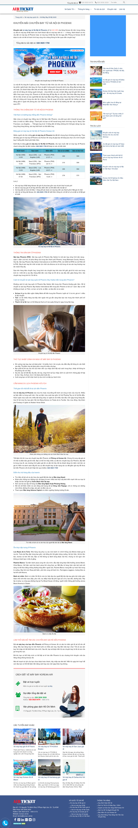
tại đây (50, 686)
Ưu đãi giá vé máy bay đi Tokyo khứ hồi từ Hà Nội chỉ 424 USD (113, 145)
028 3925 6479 (24, 811)
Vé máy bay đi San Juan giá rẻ (73, 747)
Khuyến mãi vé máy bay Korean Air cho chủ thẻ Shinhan (111, 134)
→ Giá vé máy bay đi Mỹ (77, 805)
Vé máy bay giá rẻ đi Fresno (24, 746)
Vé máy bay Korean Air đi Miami (23, 778)
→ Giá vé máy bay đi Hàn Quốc (79, 810)
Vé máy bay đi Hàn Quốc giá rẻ (80, 807)
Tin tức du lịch (99, 9)
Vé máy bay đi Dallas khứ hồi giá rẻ (74, 778)
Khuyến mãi (112, 9)
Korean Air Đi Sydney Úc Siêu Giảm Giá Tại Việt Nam (113, 179)
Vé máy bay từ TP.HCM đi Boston (48, 747)
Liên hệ (122, 9)
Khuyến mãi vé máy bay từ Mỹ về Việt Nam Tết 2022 (113, 167)
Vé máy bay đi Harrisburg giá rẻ (49, 778)
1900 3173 (34, 811)
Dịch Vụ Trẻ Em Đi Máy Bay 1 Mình (109, 805)
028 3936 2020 (26, 809)
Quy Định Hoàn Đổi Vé (105, 803)
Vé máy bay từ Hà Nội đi (46, 246)
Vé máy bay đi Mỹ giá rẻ (77, 803)
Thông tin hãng (84, 9)
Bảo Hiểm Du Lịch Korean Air (107, 812)
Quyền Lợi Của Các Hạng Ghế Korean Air (111, 808)
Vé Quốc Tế (69, 9)
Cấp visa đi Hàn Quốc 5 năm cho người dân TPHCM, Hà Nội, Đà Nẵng (113, 70)
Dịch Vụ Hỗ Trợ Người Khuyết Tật (108, 810)
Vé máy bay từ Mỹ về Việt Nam (80, 816)
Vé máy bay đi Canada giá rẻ (79, 812)
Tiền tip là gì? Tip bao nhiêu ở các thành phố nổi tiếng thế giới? (113, 116)
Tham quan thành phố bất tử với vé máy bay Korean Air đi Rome (112, 157)
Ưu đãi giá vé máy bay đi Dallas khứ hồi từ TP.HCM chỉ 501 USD (113, 82)
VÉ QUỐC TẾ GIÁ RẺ (76, 800)
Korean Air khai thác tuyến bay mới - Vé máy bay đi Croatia (113, 92)
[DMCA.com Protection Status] (19, 823)
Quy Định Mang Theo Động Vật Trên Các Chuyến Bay (111, 816)
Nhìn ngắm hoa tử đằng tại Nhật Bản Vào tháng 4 (112, 103)
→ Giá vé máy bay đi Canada (79, 814)
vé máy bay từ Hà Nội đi (31, 30)
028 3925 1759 (52, 468)
